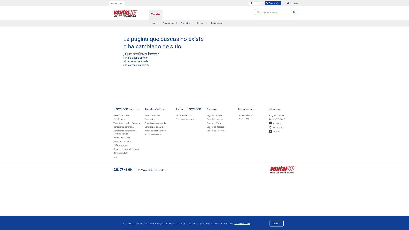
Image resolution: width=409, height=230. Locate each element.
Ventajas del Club (184, 115)
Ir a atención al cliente (137, 65)
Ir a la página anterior (136, 57)
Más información (242, 223)
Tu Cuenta (271, 3)
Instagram (278, 127)
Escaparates (168, 23)
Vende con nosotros (153, 134)
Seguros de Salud (215, 115)
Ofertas (200, 23)
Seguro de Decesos (215, 127)
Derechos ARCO (120, 153)
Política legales (120, 145)
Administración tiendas (155, 131)
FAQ (115, 157)
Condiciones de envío (154, 127)
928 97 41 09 (122, 170)
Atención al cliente (121, 115)
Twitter (276, 131)
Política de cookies (121, 137)
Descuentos (150, 119)
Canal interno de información (126, 149)
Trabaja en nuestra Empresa (126, 123)
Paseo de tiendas (152, 115)
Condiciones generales (123, 127)
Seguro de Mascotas (216, 131)
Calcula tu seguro (215, 119)
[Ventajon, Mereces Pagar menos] (283, 169)
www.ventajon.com (151, 170)
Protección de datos (122, 141)
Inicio (152, 23)
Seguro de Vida (214, 123)
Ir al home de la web (136, 61)
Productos (185, 23)
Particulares (116, 4)
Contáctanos (119, 119)
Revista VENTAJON (277, 119)
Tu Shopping (217, 23)
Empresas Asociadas (185, 119)
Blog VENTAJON (276, 115)
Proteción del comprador (155, 123)
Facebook (277, 123)
